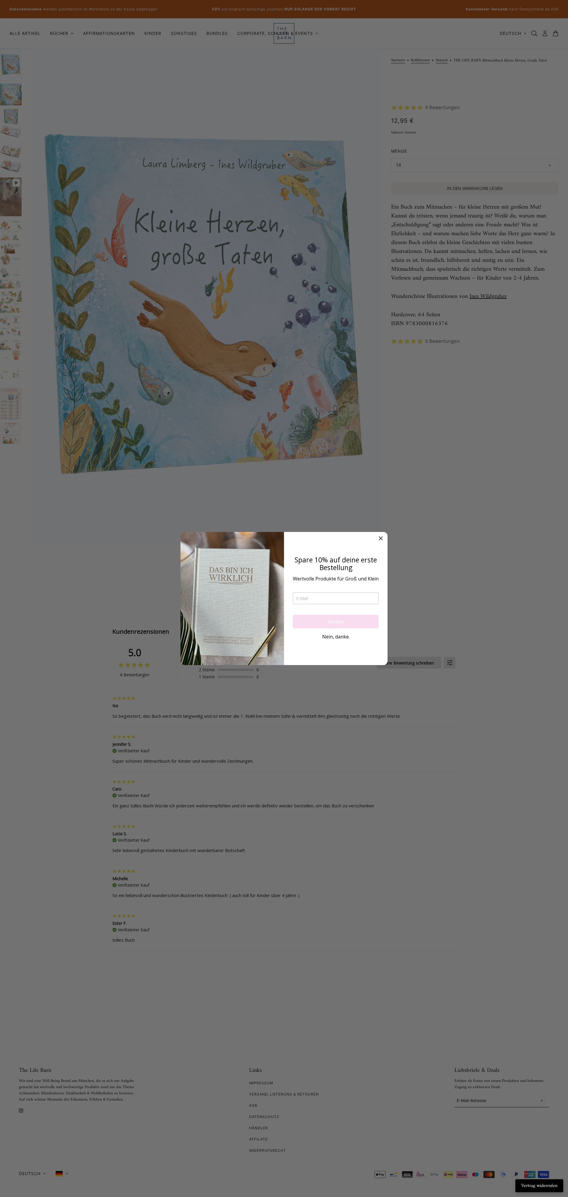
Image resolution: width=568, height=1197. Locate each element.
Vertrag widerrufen (539, 1186)
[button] (380, 538)
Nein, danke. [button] (336, 636)
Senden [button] (335, 621)
